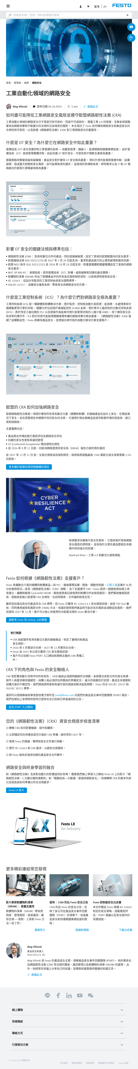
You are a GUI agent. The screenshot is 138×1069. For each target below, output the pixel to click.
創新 (26, 82)
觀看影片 (40, 930)
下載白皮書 (125, 930)
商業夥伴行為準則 (106, 1062)
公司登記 (64, 1062)
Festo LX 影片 (16, 790)
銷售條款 (90, 1062)
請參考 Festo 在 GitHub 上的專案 (28, 620)
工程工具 (112, 585)
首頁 (8, 82)
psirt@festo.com (64, 695)
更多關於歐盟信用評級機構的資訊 (29, 467)
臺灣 (96, 7)
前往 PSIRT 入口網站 (21, 707)
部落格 (17, 82)
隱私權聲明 (77, 1062)
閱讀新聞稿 (82, 930)
